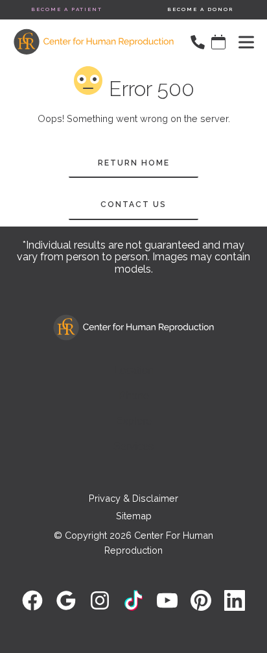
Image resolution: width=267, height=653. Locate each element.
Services (133, 446)
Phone (134, 395)
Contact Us (133, 204)
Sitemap (134, 515)
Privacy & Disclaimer (133, 498)
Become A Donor (200, 9)
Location (134, 370)
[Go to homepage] (87, 42)
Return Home (134, 162)
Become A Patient (66, 9)
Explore (134, 420)
